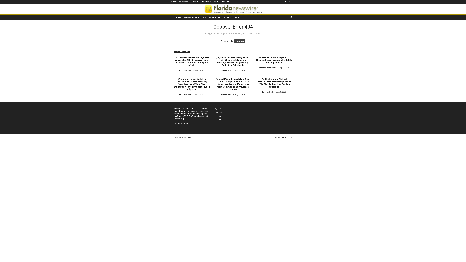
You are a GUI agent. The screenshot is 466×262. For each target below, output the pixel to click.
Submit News (224, 2)
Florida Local (230, 17)
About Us (196, 2)
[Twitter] (293, 2)
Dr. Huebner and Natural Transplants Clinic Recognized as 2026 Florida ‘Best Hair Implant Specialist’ (274, 83)
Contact (277, 137)
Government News (211, 17)
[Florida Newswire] (233, 9)
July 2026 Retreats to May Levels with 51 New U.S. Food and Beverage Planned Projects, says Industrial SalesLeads (233, 61)
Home (178, 17)
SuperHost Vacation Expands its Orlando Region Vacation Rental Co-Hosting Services (274, 60)
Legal (284, 137)
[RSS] (289, 2)
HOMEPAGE (240, 41)
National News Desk (267, 67)
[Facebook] (285, 2)
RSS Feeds (205, 2)
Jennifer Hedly (185, 70)
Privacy (290, 137)
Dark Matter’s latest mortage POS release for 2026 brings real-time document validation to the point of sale (192, 61)
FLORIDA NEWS (190, 17)
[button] (291, 17)
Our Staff (214, 2)
